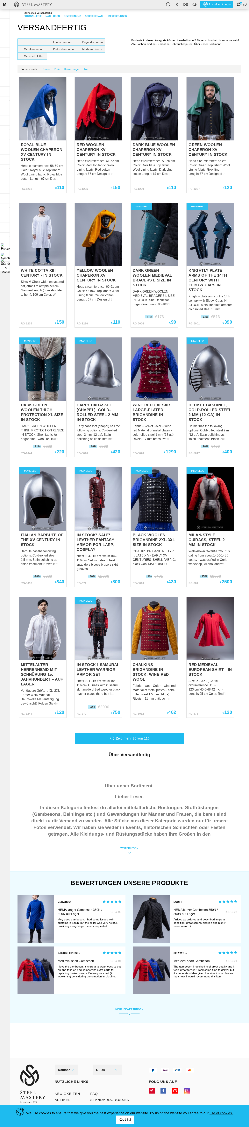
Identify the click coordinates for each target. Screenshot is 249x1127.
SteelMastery (33, 4)
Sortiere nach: (29, 69)
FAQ (94, 1094)
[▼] (5, 247)
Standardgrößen (110, 1100)
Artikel (62, 1100)
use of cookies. (221, 1113)
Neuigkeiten (67, 1094)
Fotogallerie (33, 16)
